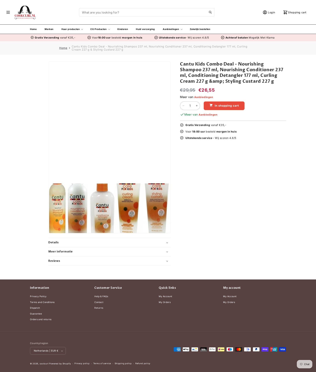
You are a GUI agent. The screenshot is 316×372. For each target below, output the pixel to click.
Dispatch (35, 307)
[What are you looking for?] (210, 12)
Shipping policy (123, 363)
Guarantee (36, 313)
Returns (98, 307)
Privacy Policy (38, 296)
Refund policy (142, 363)
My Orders (165, 302)
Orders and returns (41, 319)
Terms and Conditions (42, 302)
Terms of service (102, 363)
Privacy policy (82, 363)
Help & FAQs (101, 296)
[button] (8, 12)
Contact (98, 302)
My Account (165, 296)
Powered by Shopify (60, 363)
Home (63, 47)
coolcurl (44, 363)
